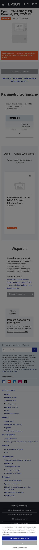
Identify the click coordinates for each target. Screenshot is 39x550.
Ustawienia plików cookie (19, 547)
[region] (19, 537)
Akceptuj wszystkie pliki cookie (19, 538)
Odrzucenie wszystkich (19, 543)
